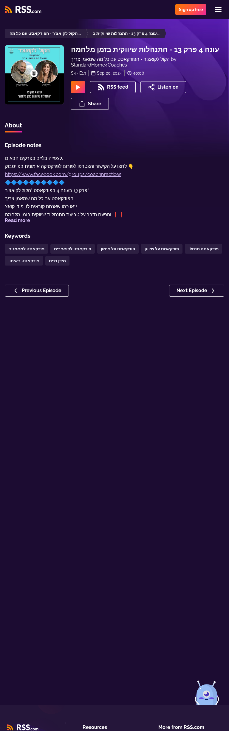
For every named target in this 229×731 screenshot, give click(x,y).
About (13, 125)
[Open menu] (218, 10)
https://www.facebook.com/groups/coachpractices (63, 174)
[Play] (78, 87)
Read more (17, 220)
